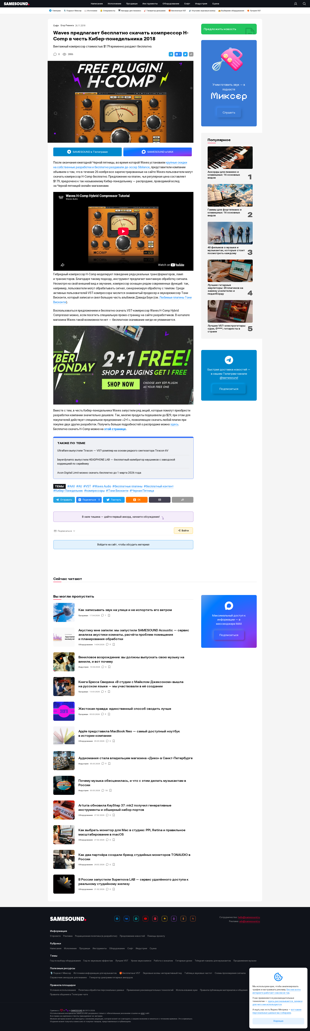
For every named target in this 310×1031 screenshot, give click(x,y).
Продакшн (83, 615)
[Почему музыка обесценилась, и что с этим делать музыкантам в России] (64, 785)
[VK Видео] (155, 918)
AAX (72, 486)
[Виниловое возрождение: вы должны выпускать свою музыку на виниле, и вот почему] (64, 661)
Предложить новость (220, 29)
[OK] (183, 918)
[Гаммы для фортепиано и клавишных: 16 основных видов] (230, 195)
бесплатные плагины (128, 486)
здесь (174, 424)
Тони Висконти (118, 490)
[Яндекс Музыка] (164, 918)
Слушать (229, 112)
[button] (171, 54)
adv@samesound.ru (249, 921)
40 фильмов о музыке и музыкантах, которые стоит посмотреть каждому (226, 250)
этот (143, 1013)
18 (106, 790)
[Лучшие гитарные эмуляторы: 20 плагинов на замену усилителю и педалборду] (230, 271)
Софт (56, 26)
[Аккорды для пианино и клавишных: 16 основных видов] (230, 157)
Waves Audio (103, 486)
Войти (185, 530)
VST (88, 486)
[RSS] (193, 918)
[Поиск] (302, 3)
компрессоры (95, 490)
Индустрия (83, 667)
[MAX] (136, 918)
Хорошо (278, 1021)
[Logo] (16, 3)
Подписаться (228, 388)
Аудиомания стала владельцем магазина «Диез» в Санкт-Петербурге (135, 758)
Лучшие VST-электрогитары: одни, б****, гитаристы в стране (227, 328)
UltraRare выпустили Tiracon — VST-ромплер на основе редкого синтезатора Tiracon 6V (112, 450)
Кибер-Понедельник (69, 490)
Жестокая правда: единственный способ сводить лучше (124, 709)
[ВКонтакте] (126, 918)
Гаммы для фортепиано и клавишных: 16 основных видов (225, 212)
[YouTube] (145, 918)
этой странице (115, 429)
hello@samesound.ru (249, 917)
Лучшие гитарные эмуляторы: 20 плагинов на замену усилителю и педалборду (225, 289)
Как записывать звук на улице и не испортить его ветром (125, 610)
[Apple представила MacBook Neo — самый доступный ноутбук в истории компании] (64, 735)
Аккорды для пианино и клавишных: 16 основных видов (224, 174)
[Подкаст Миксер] (174, 918)
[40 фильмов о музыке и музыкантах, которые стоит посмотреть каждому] (230, 233)
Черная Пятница (143, 490)
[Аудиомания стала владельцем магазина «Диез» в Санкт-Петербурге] (64, 760)
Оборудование (85, 644)
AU (80, 486)
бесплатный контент (160, 486)
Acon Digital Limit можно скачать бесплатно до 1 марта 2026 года (99, 472)
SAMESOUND (77, 1010)
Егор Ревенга (67, 25)
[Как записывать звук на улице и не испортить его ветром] (64, 612)
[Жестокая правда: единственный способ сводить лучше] (64, 711)
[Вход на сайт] (296, 3)
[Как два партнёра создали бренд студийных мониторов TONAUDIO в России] (64, 859)
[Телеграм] (117, 918)
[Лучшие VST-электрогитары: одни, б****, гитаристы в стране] (230, 311)
